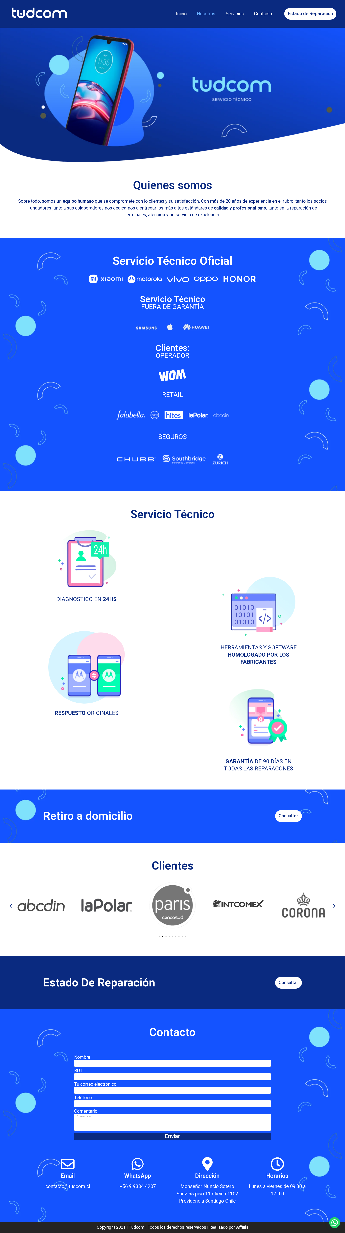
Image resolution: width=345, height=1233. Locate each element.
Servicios (235, 14)
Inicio (181, 14)
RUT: (79, 1071)
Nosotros (206, 14)
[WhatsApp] (137, 1164)
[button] (11, 906)
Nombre (82, 1057)
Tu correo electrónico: (96, 1084)
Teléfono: (83, 1098)
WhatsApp (137, 1175)
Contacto (263, 14)
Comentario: (86, 1111)
